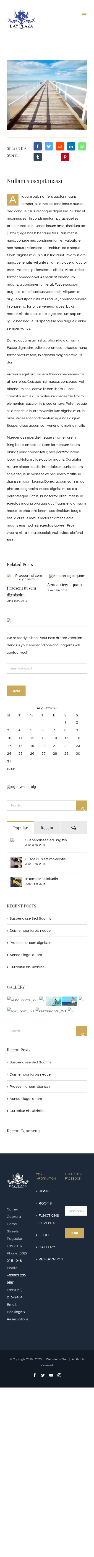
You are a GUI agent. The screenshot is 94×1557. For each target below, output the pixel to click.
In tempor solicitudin (41, 897)
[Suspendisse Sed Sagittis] (13, 860)
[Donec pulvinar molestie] (81, 1018)
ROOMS (45, 1222)
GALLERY (47, 1265)
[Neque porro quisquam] (22, 1018)
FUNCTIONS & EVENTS (47, 1237)
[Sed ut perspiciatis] (42, 1018)
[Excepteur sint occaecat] (53, 1019)
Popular (20, 846)
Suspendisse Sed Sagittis (46, 858)
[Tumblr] (37, 157)
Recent (47, 846)
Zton (64, 1377)
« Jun (11, 787)
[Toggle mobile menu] (84, 14)
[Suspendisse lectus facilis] (70, 1019)
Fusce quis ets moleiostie (45, 878)
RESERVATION (47, 1278)
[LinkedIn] (71, 146)
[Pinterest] (65, 157)
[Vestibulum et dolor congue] (20, 1029)
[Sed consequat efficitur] (70, 1029)
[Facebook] (37, 146)
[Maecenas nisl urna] (51, 1029)
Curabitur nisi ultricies (27, 985)
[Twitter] (49, 146)
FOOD (44, 1253)
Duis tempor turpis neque (30, 949)
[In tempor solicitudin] (16, 899)
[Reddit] (60, 146)
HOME (44, 1210)
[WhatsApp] (82, 146)
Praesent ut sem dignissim (31, 961)
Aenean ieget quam (32, 584)
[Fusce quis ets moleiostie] (16, 879)
